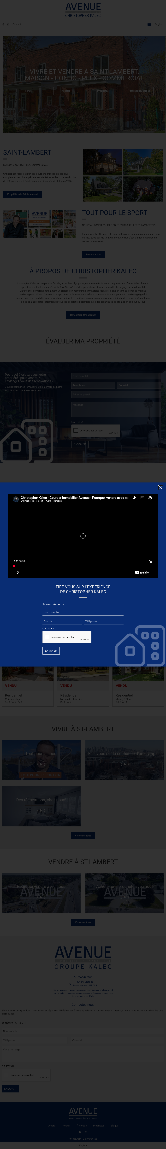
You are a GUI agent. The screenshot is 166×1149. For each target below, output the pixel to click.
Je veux (46, 604)
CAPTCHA (48, 628)
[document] (83, 574)
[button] (161, 488)
